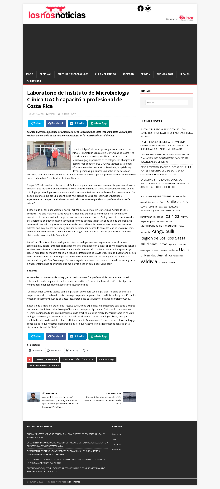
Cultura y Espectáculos (73, 74)
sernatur (182, 244)
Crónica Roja (165, 74)
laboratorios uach (46, 359)
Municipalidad (164, 221)
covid (143, 206)
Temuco (163, 250)
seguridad (173, 244)
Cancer (163, 202)
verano (172, 262)
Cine (179, 202)
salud (144, 244)
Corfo (185, 202)
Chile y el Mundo (105, 74)
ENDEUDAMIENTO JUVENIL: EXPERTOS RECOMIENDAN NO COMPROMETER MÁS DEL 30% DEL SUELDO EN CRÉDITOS (165, 183)
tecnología (145, 250)
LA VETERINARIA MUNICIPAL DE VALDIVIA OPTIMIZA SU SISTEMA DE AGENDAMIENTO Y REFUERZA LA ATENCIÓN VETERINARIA (165, 145)
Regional (45, 74)
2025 (142, 196)
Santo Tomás (158, 244)
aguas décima (162, 196)
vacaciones (178, 256)
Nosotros (116, 444)
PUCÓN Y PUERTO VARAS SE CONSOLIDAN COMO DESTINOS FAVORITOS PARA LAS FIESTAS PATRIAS (166, 133)
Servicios (116, 449)
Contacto (116, 434)
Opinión (145, 74)
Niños (181, 226)
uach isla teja (106, 359)
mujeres (151, 221)
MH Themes (74, 481)
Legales (185, 74)
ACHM (149, 196)
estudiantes (166, 210)
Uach (184, 250)
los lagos (158, 216)
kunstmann (146, 216)
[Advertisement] (110, 46)
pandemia (145, 232)
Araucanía (179, 196)
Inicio (29, 74)
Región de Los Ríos (157, 238)
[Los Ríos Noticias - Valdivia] (110, 20)
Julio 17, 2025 (38, 113)
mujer (143, 221)
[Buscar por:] (166, 102)
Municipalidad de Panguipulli (158, 225)
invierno (176, 210)
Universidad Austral (153, 255)
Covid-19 (153, 206)
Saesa (180, 238)
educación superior (149, 210)
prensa (52, 113)
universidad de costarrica (44, 365)
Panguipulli (162, 231)
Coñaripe (163, 207)
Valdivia (148, 261)
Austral (143, 202)
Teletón (154, 250)
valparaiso (163, 262)
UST (170, 256)
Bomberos (153, 202)
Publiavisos (33, 81)
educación (174, 206)
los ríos (171, 216)
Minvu (184, 216)
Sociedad (128, 74)
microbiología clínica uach (78, 359)
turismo (173, 250)
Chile (171, 201)
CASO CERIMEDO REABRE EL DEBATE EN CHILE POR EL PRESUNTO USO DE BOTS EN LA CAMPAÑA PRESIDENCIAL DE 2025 (165, 171)
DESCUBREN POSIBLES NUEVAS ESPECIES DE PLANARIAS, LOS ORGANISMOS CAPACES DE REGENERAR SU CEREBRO (164, 158)
